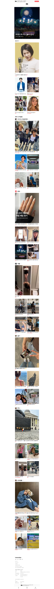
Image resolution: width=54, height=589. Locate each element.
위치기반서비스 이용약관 (18, 566)
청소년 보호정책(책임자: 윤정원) (19, 567)
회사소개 (16, 561)
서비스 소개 (16, 562)
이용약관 (16, 563)
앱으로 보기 (36, 1)
